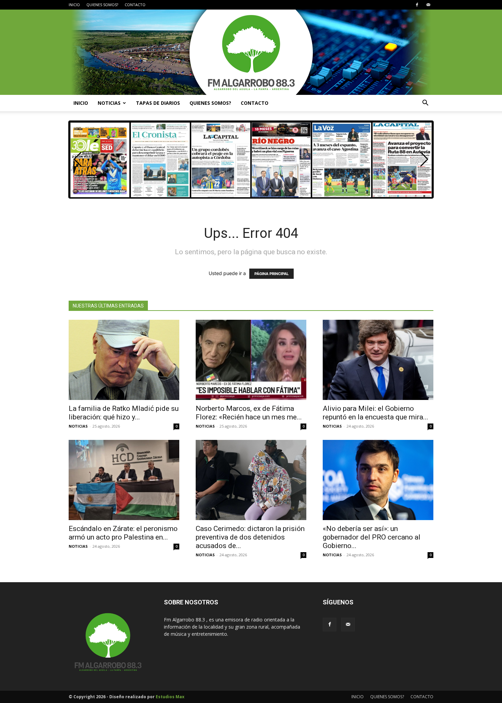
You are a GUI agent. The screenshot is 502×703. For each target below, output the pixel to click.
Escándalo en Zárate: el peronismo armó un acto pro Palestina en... (123, 533)
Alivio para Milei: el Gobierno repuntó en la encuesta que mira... (375, 412)
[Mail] (428, 5)
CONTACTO (135, 4)
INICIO (74, 4)
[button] (425, 103)
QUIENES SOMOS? (102, 4)
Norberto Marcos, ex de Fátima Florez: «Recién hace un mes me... (249, 412)
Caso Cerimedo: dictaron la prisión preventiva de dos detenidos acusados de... (250, 537)
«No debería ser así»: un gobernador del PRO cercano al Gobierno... (371, 537)
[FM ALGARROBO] (251, 52)
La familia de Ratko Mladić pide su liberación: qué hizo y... (124, 412)
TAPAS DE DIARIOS (158, 103)
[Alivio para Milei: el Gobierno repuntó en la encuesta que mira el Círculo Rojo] (378, 360)
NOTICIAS (109, 103)
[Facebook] (417, 5)
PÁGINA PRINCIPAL (271, 273)
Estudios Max (170, 697)
